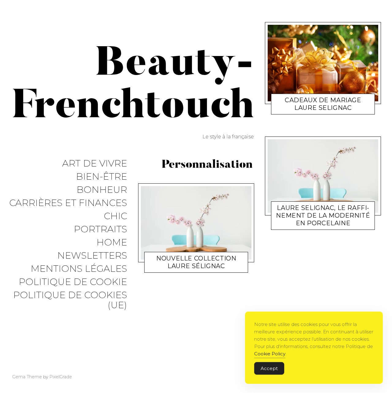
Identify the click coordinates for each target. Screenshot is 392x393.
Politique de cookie (73, 282)
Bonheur (102, 190)
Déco (298, 224)
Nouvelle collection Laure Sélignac (196, 262)
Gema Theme (27, 377)
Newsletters (92, 255)
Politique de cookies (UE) (70, 300)
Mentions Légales (79, 269)
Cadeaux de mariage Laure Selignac (323, 103)
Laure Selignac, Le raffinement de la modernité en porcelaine (323, 215)
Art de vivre (94, 163)
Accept (269, 368)
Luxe (172, 268)
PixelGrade (60, 377)
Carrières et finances (68, 203)
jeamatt (190, 268)
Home (111, 242)
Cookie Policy (269, 354)
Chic (115, 216)
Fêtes (301, 109)
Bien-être (101, 176)
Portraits (100, 229)
